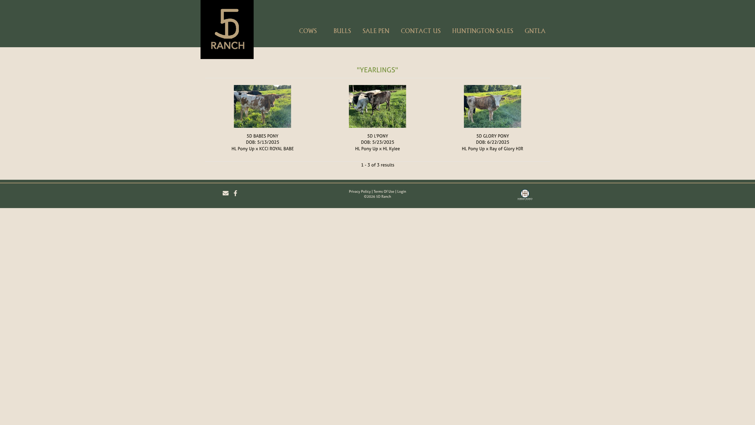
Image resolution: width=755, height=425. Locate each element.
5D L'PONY (377, 136)
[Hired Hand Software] (525, 195)
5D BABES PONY (262, 136)
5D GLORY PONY (492, 136)
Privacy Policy (360, 191)
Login (401, 191)
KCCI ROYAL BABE (276, 149)
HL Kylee (391, 149)
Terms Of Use (384, 191)
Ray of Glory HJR (506, 149)
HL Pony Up (243, 149)
